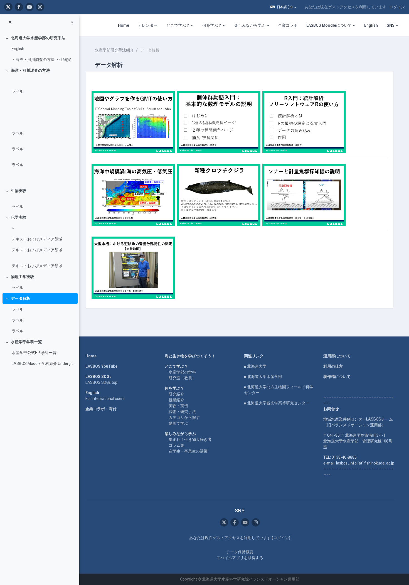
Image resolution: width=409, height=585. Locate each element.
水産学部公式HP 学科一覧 (34, 352)
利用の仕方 (333, 366)
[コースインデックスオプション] (72, 23)
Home (91, 356)
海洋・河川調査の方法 (30, 70)
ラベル (17, 91)
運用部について (337, 356)
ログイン (397, 7)
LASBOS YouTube (101, 366)
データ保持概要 (239, 552)
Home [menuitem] (123, 25)
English (18, 48)
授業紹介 (176, 400)
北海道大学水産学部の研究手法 (38, 38)
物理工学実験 (22, 276)
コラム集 (176, 445)
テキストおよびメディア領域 (37, 239)
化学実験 (18, 217)
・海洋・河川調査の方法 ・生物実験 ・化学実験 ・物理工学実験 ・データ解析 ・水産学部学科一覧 (43, 59)
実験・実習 (178, 406)
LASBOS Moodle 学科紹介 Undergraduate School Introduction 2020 (43, 363)
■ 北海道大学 (255, 366)
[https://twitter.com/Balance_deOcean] (8, 7)
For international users (105, 398)
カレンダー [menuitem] (147, 25)
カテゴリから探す (184, 417)
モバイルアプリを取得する (239, 557)
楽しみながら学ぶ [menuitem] (249, 25)
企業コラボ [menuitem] (287, 25)
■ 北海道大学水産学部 (263, 376)
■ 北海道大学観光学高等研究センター (276, 403)
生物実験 (18, 190)
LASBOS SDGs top (101, 382)
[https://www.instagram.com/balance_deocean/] (40, 7)
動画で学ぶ (178, 423)
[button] (283, 7)
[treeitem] (39, 49)
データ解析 (20, 298)
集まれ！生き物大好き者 (190, 439)
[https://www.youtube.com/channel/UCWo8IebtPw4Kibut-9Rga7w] (29, 7)
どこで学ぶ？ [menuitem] (178, 25)
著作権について (337, 376)
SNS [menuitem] (391, 25)
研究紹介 (176, 394)
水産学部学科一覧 (26, 342)
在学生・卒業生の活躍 (188, 451)
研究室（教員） (182, 378)
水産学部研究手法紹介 (114, 50)
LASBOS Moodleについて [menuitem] (329, 25)
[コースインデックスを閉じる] (10, 22)
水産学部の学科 (182, 372)
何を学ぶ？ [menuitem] (212, 25)
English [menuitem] (371, 25)
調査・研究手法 (182, 411)
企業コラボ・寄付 (101, 409)
